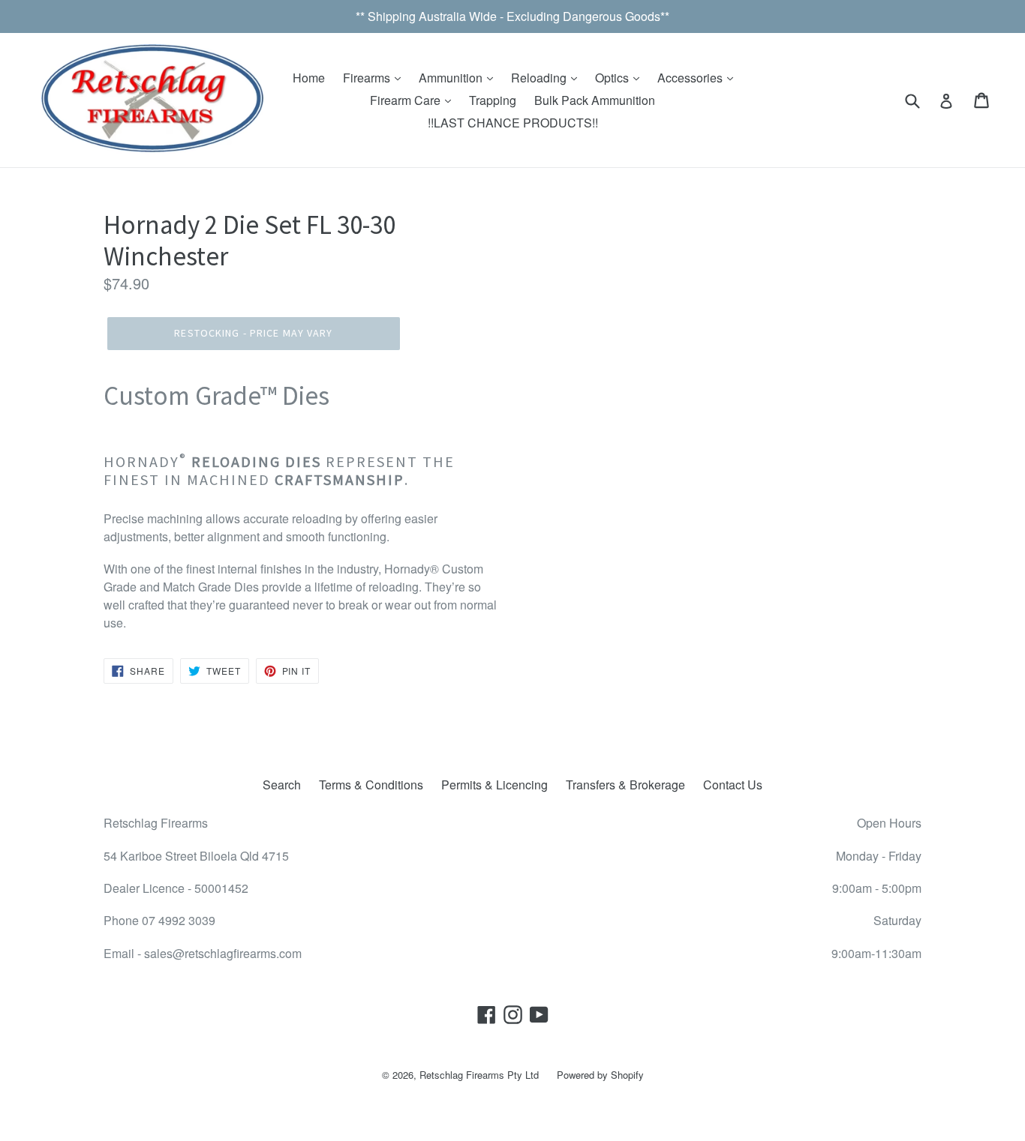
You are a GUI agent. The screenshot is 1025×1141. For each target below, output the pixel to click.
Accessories (691, 77)
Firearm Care (406, 100)
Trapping (492, 100)
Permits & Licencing (494, 784)
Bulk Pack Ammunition (594, 100)
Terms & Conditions (371, 784)
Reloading (540, 77)
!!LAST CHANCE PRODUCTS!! (513, 122)
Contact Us (732, 784)
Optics (613, 77)
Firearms (368, 77)
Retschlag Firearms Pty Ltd (479, 1075)
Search (282, 784)
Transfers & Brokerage (625, 784)
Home (309, 77)
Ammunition (452, 77)
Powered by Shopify (600, 1075)
